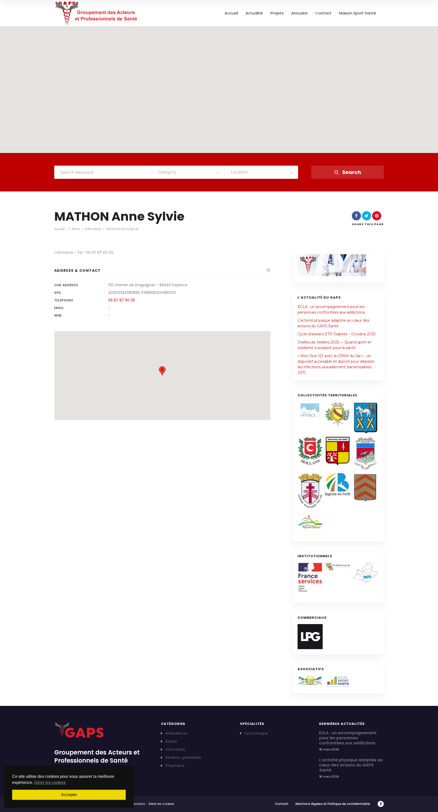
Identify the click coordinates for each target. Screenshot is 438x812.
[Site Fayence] (310, 410)
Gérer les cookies (161, 804)
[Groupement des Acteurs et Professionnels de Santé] (96, 13)
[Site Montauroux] (310, 491)
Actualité (254, 13)
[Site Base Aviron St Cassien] (310, 680)
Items (76, 229)
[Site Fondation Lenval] (337, 567)
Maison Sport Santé (357, 13)
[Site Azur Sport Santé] (337, 681)
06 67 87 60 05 (121, 300)
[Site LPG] (310, 636)
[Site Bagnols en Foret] (337, 484)
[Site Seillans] (310, 451)
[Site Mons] (365, 453)
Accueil (231, 13)
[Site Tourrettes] (365, 418)
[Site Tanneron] (365, 488)
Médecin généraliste (183, 757)
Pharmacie (175, 765)
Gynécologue (256, 733)
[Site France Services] (310, 577)
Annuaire (299, 13)
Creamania (136, 804)
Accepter (69, 794)
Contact (323, 13)
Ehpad (171, 741)
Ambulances (176, 733)
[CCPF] (310, 523)
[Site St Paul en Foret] (337, 451)
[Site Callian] (337, 414)
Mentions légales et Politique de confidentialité (333, 804)
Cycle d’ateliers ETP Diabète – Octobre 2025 (336, 334)
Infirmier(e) (93, 229)
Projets (277, 13)
